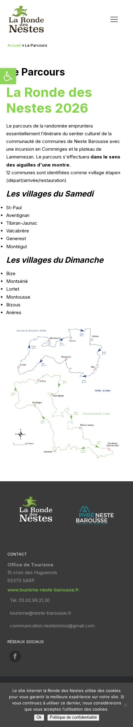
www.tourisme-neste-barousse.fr (43, 590)
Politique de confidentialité (73, 717)
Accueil (14, 45)
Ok (39, 717)
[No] (125, 705)
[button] (8, 76)
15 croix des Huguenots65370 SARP (32, 572)
